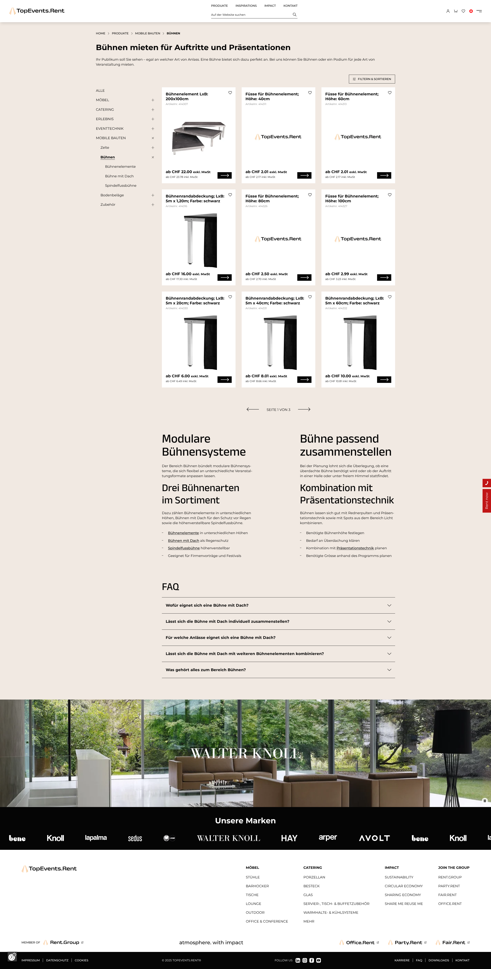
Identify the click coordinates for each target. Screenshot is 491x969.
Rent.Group (450, 877)
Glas (308, 895)
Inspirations (246, 5)
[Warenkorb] (456, 11)
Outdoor (255, 912)
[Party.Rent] (407, 942)
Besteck (311, 886)
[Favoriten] (463, 11)
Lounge (253, 904)
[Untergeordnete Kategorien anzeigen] (152, 100)
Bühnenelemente (120, 166)
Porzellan (314, 877)
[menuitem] (252, 409)
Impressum (30, 960)
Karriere (402, 960)
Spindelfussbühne (120, 185)
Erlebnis (105, 119)
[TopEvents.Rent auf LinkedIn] (298, 960)
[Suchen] (295, 15)
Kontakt (290, 5)
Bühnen (108, 157)
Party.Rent (449, 886)
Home (100, 33)
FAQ (419, 960)
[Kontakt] (487, 483)
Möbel (102, 100)
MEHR (308, 921)
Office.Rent (450, 904)
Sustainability (399, 877)
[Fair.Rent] (453, 942)
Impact (270, 5)
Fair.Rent (447, 895)
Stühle (253, 877)
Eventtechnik (110, 128)
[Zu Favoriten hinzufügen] (230, 93)
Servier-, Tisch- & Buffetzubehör (336, 904)
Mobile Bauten (147, 33)
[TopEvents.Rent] (36, 11)
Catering (105, 109)
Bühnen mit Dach (183, 541)
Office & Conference (267, 921)
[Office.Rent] (359, 942)
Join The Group (454, 868)
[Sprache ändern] (471, 11)
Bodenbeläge (112, 195)
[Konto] (448, 11)
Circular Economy (404, 886)
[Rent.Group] (63, 942)
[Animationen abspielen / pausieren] (485, 801)
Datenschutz (57, 960)
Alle (100, 90)
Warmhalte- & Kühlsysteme (330, 912)
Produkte (219, 5)
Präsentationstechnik (355, 548)
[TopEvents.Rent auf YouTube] (318, 960)
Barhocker (257, 886)
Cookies (81, 960)
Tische (252, 895)
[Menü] (479, 11)
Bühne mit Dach (119, 176)
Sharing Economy (403, 895)
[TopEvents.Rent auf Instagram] (304, 960)
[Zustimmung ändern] (12, 956)
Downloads (438, 960)
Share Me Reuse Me (404, 904)
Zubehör (108, 204)
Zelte (105, 147)
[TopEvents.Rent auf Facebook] (311, 960)
